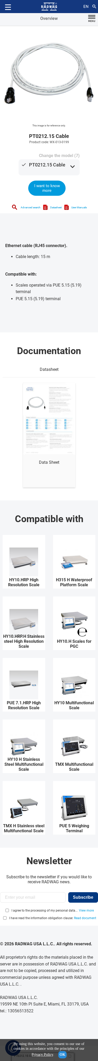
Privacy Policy (42, 1055)
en (86, 6)
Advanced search (31, 207)
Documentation (49, 350)
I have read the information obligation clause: (52, 918)
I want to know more (47, 188)
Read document (85, 918)
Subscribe (83, 897)
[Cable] (49, 75)
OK (62, 1055)
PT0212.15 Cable (47, 164)
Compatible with (49, 518)
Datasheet (56, 207)
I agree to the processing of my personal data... (44, 910)
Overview (49, 18)
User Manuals (79, 207)
